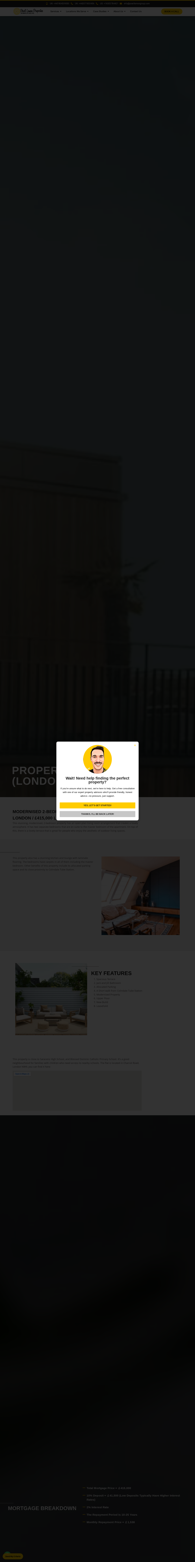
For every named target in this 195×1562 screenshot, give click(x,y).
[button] (135, 745)
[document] (97, 781)
